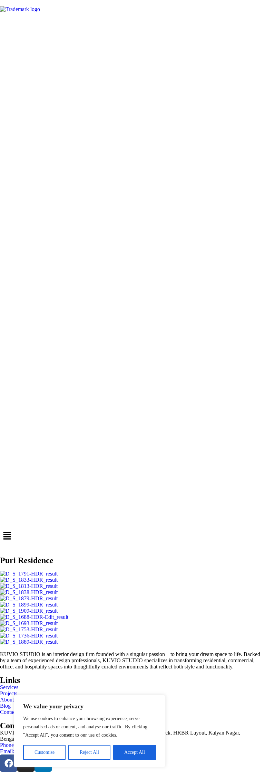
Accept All (134, 752)
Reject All (89, 752)
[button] (132, 536)
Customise (45, 752)
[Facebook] (8, 763)
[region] (90, 731)
